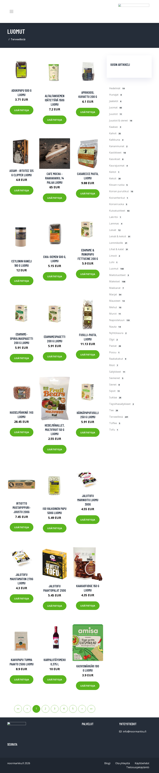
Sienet (114, 384)
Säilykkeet (117, 371)
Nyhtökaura (117, 333)
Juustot (115, 114)
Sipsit (114, 391)
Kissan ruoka (118, 184)
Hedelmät (117, 88)
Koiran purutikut (121, 191)
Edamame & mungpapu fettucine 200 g (88, 254)
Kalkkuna (116, 139)
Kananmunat (118, 146)
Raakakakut (117, 358)
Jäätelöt (115, 101)
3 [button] (54, 708)
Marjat (115, 294)
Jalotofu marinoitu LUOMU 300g (87, 500)
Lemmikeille (118, 243)
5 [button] (73, 708)
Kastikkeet (117, 152)
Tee (113, 410)
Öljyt (113, 339)
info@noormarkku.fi (134, 731)
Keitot (114, 172)
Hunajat (115, 94)
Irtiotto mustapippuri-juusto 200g (22, 507)
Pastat (115, 346)
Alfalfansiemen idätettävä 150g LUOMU (54, 100)
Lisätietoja (21, 110)
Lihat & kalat (118, 249)
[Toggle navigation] (11, 11)
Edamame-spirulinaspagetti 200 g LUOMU (21, 338)
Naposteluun (119, 320)
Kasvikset (116, 159)
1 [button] (36, 708)
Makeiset (117, 281)
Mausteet (117, 300)
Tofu (113, 429)
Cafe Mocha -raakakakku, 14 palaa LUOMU (54, 178)
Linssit (114, 255)
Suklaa (115, 397)
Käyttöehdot (142, 763)
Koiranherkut (118, 197)
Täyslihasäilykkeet (121, 404)
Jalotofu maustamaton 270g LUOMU (21, 579)
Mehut (115, 307)
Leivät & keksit (119, 236)
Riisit (113, 365)
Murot (115, 313)
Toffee (114, 423)
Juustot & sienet (120, 120)
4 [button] (63, 708)
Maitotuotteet (119, 275)
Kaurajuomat (118, 165)
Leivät (114, 230)
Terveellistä (18, 39)
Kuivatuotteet (119, 210)
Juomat (115, 107)
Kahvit (115, 133)
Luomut (116, 268)
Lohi (113, 262)
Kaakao (115, 127)
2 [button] (45, 708)
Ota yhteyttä (122, 763)
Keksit (114, 178)
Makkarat (116, 288)
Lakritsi (115, 217)
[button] (82, 709)
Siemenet (116, 378)
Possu (114, 352)
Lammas (115, 223)
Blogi (107, 763)
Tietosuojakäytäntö (137, 767)
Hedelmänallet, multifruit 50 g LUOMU (54, 429)
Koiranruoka (118, 204)
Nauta (115, 326)
